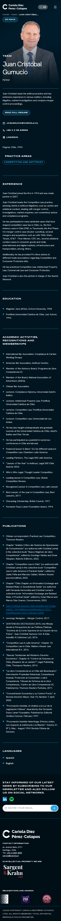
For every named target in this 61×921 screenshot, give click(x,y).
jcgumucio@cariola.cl (22, 123)
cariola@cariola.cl (11, 855)
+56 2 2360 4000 (14, 853)
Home (6, 14)
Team (14, 14)
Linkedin (12, 137)
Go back (10, 19)
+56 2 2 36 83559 (17, 130)
